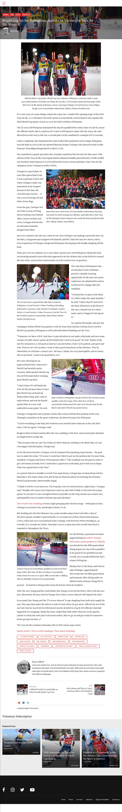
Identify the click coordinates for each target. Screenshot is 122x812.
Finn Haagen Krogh (59, 641)
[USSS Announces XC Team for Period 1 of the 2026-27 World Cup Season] (60, 748)
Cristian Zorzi (80, 637)
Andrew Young (63, 637)
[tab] (19, 703)
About (71, 799)
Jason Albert (14, 31)
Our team (79, 799)
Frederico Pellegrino (27, 646)
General (6, 14)
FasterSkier (36, 752)
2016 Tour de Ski (46, 637)
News (12, 14)
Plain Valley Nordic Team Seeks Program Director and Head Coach (20, 742)
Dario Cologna (25, 641)
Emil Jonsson (41, 641)
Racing (18, 14)
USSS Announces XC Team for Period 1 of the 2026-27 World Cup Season (59, 755)
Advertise (89, 799)
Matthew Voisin (113, 765)
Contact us (116, 799)
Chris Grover (74, 765)
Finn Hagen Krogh (78, 641)
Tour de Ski (26, 14)
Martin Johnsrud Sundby (88, 646)
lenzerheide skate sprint (64, 646)
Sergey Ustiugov (25, 651)
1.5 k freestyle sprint (27, 637)
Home (63, 799)
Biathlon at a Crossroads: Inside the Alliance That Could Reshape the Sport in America (100, 755)
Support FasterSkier (102, 799)
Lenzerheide (45, 646)
